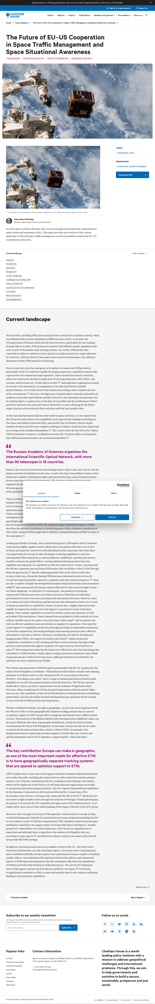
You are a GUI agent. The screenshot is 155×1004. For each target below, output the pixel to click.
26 (77, 868)
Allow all (112, 517)
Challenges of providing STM (18, 279)
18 (29, 572)
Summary (10, 260)
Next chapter (137, 897)
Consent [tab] (41, 493)
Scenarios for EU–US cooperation (20, 287)
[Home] (15, 15)
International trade (125, 153)
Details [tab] (78, 493)
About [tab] (113, 493)
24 (80, 795)
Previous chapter (20, 897)
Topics (18, 22)
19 (91, 579)
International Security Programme (131, 166)
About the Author (13, 295)
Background (11, 271)
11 (28, 393)
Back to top (141, 887)
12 (50, 430)
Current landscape (14, 275)
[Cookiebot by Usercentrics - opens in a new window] (118, 485)
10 (59, 382)
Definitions (10, 267)
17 (24, 535)
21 (73, 619)
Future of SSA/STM (14, 283)
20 (14, 587)
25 (35, 835)
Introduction (11, 263)
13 (68, 437)
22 (67, 638)
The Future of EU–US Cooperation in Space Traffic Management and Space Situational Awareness (74, 22)
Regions (25, 22)
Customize (75, 517)
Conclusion (11, 291)
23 (13, 649)
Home (8, 22)
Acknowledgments (14, 299)
